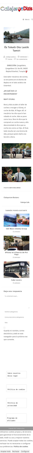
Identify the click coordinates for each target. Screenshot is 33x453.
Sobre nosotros (14, 373)
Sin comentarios (22, 59)
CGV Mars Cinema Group (16, 229)
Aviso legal (13, 376)
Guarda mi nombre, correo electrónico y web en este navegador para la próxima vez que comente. (15, 335)
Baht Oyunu (12, 187)
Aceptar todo (6, 451)
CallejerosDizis (11, 57)
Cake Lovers (16, 280)
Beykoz (18, 187)
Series (10, 59)
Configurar (25, 451)
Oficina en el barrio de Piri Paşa (16, 253)
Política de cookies (16, 389)
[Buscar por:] (31, 19)
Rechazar (15, 451)
